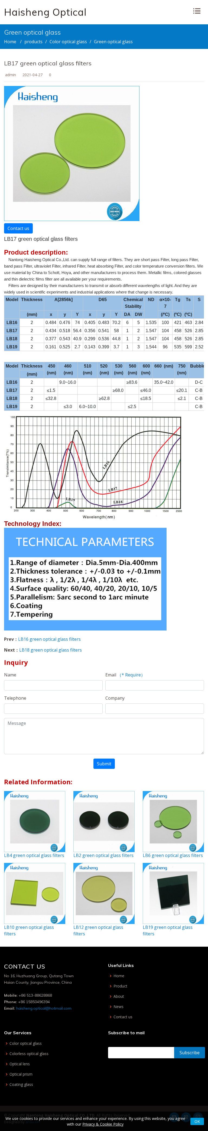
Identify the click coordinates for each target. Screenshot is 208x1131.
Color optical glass (68, 42)
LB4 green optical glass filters (34, 855)
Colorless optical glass (28, 1054)
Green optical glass (113, 42)
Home (10, 42)
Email (125, 675)
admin (10, 74)
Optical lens (19, 1064)
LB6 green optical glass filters (173, 855)
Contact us (18, 228)
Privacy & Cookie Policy (102, 1124)
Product (120, 986)
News (118, 1007)
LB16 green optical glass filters (49, 639)
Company (115, 698)
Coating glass (21, 1084)
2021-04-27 (32, 74)
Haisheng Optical (45, 12)
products (33, 42)
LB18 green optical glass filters (50, 650)
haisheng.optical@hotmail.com (44, 1008)
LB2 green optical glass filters (103, 855)
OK (197, 1121)
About (118, 996)
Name (10, 675)
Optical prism (20, 1074)
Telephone (15, 698)
